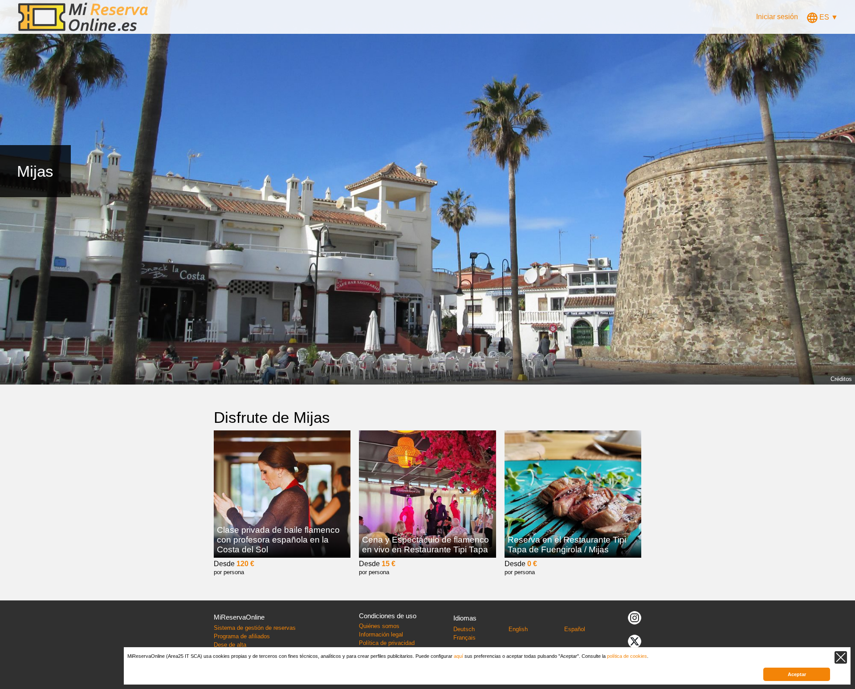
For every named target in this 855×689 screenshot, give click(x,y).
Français (464, 637)
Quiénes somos (379, 626)
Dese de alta (230, 644)
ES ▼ (828, 17)
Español (574, 629)
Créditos (841, 379)
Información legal (381, 634)
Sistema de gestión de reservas (255, 627)
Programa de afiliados (242, 636)
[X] (634, 640)
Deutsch (464, 629)
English (518, 629)
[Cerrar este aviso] (841, 657)
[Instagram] (634, 617)
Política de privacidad (387, 643)
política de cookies (627, 656)
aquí (458, 656)
